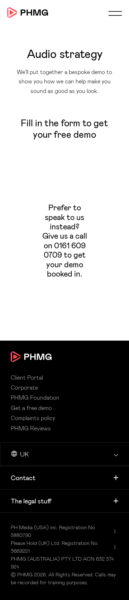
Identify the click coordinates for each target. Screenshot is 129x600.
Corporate (24, 387)
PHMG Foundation (35, 397)
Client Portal (27, 377)
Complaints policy (33, 418)
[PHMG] (27, 12)
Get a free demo (31, 408)
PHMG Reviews (31, 428)
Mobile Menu (115, 13)
